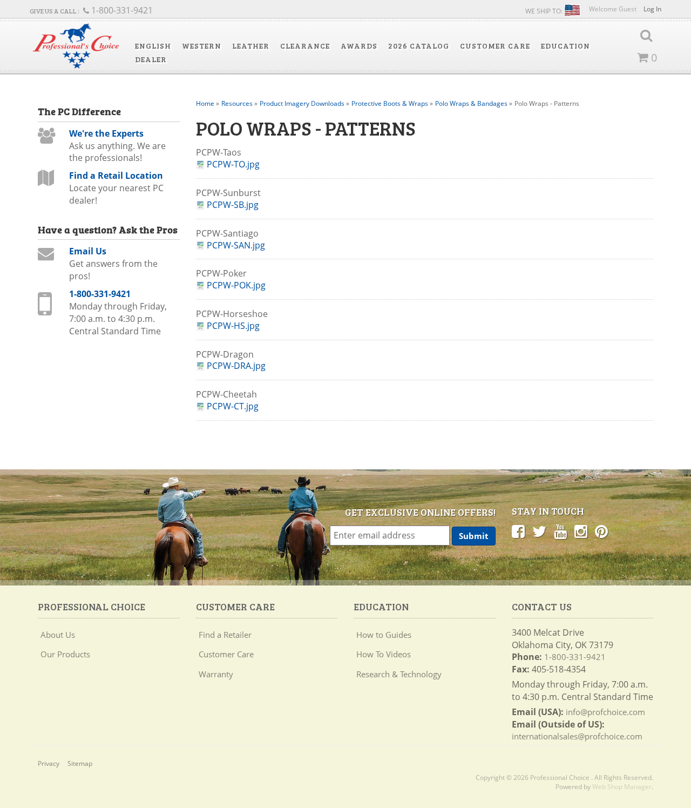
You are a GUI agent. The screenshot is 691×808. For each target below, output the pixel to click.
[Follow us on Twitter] (539, 531)
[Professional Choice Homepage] (75, 46)
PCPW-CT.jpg (233, 406)
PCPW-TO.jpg (233, 164)
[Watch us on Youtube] (560, 531)
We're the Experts (106, 133)
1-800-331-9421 (100, 294)
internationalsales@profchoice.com (577, 736)
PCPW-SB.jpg (233, 205)
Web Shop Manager (622, 786)
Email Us (87, 251)
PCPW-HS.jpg (233, 326)
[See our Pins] (601, 531)
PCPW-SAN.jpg (236, 245)
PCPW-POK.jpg (236, 285)
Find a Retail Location (116, 175)
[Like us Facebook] (518, 531)
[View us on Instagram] (580, 531)
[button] (153, 46)
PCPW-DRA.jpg (236, 366)
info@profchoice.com (605, 711)
